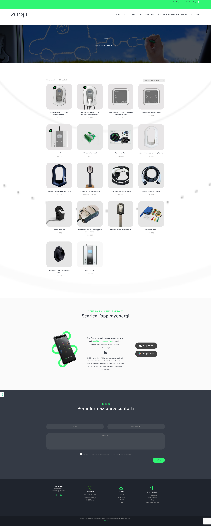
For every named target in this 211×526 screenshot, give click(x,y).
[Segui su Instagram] (61, 495)
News (198, 14)
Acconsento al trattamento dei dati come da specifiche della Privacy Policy (107, 454)
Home (118, 14)
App (192, 14)
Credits (105, 520)
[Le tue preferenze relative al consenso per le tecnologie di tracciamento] (2, 394)
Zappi (125, 14)
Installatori (150, 14)
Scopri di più (127, 454)
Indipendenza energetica (168, 14)
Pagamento (179, 2)
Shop (194, 2)
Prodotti (133, 14)
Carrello (188, 2)
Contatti (184, 14)
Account (171, 2)
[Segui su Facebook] (56, 495)
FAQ (140, 14)
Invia (159, 460)
